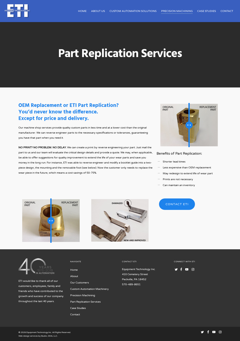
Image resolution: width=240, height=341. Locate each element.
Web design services (28, 336)
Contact (75, 314)
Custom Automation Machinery (89, 289)
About (74, 276)
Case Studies (78, 308)
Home (74, 270)
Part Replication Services (85, 301)
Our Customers (79, 282)
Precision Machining (82, 295)
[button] (177, 204)
